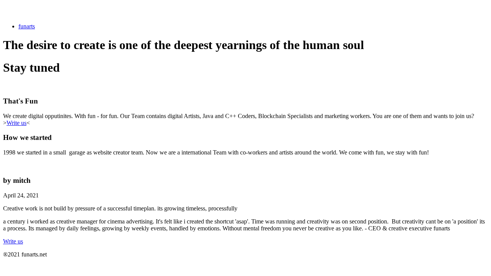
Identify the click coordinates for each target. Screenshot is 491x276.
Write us (16, 123)
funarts (26, 26)
